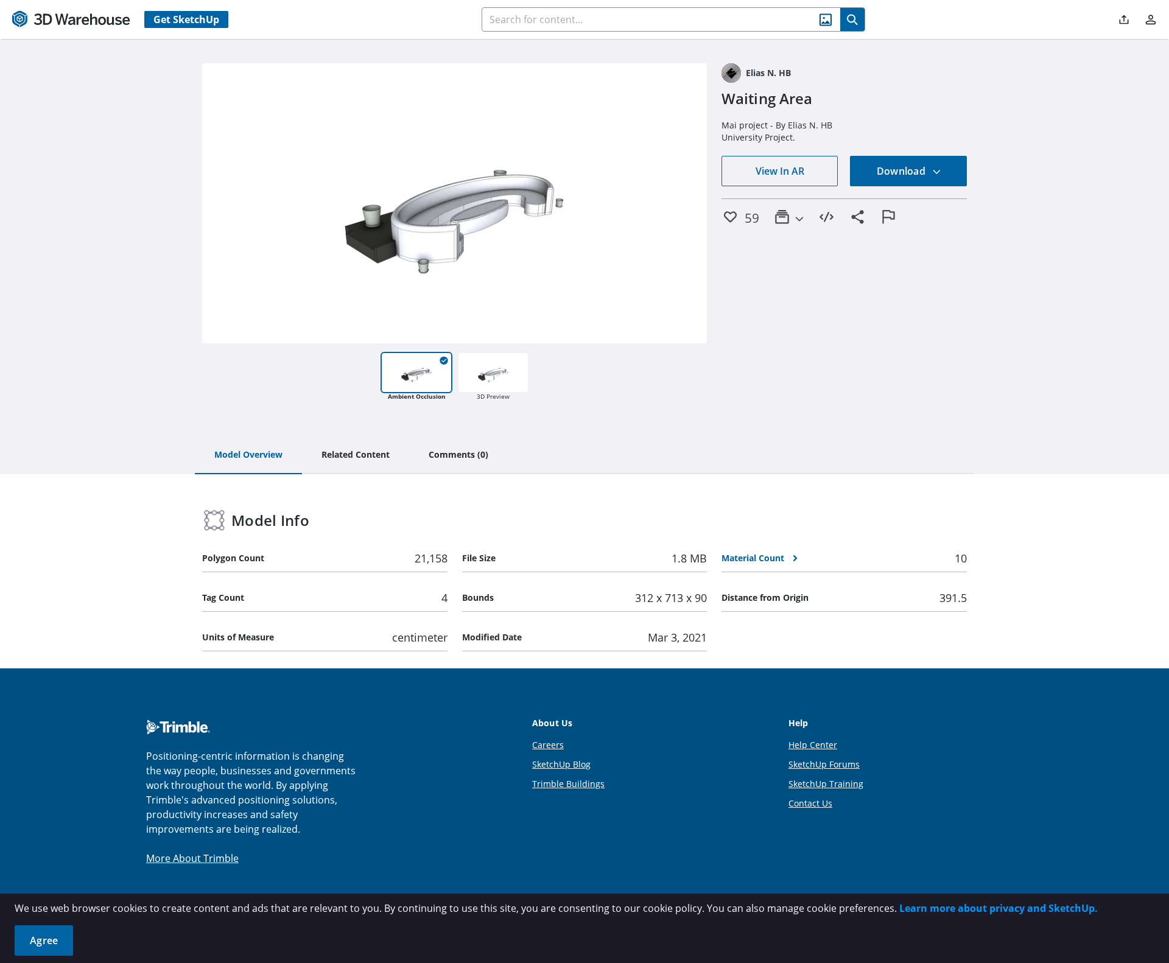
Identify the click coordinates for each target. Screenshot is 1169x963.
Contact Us (810, 803)
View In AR (780, 171)
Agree (44, 940)
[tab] (248, 455)
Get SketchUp (186, 19)
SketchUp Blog (561, 764)
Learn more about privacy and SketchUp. (998, 908)
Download (902, 171)
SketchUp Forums (824, 764)
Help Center (812, 745)
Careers (548, 745)
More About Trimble (192, 858)
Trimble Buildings (568, 784)
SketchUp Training (825, 784)
